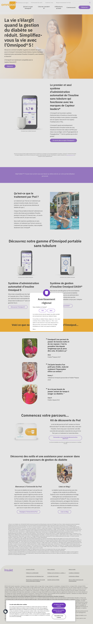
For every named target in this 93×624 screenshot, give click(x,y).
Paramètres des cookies (58, 616)
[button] (5, 611)
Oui (42, 310)
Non (51, 310)
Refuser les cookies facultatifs (58, 610)
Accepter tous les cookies (59, 605)
